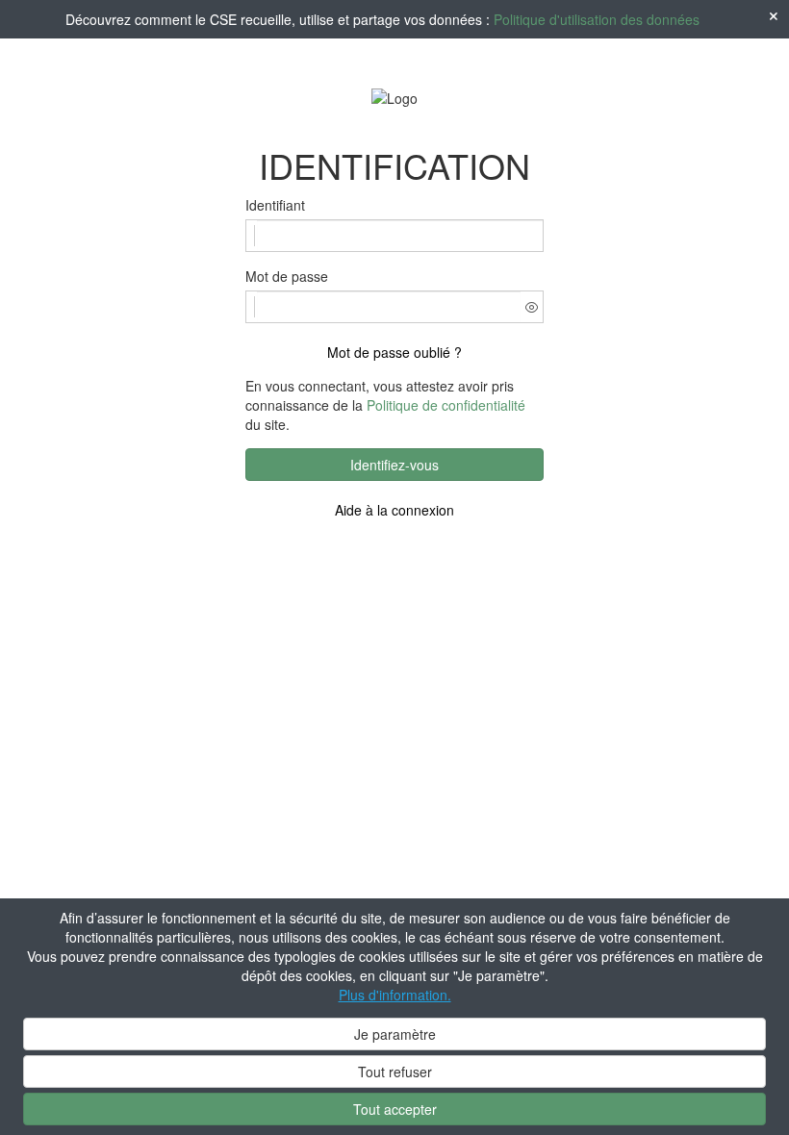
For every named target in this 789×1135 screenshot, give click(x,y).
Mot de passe (286, 276)
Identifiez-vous (394, 464)
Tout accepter (395, 1109)
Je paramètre (395, 1034)
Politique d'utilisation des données (597, 19)
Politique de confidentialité (446, 405)
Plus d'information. (395, 994)
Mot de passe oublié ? (394, 352)
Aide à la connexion (394, 509)
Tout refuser (395, 1071)
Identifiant (275, 204)
